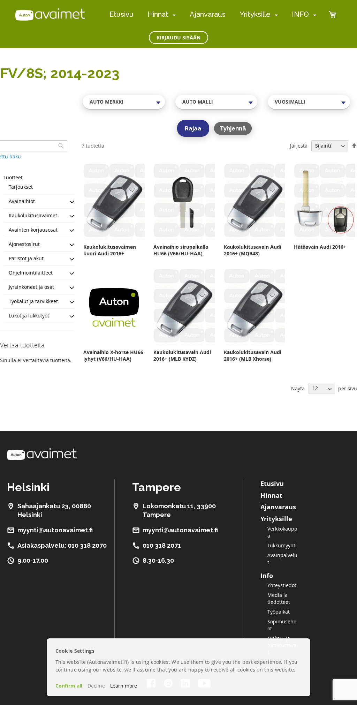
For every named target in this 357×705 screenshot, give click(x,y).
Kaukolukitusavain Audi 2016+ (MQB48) (252, 250)
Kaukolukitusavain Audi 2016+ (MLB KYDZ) (182, 355)
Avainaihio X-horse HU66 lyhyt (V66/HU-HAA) (113, 355)
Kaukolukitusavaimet (33, 215)
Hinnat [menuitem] (157, 14)
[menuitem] (173, 15)
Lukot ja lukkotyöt (29, 315)
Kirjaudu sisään (178, 37)
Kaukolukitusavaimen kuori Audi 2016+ (109, 250)
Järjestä (298, 145)
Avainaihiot (22, 201)
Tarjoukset (21, 186)
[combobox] (124, 102)
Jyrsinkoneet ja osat (31, 287)
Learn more (123, 685)
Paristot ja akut (26, 258)
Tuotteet (13, 177)
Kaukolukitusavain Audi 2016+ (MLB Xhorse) (252, 355)
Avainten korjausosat (33, 229)
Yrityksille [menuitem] (255, 14)
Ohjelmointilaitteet (31, 272)
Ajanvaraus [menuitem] (208, 14)
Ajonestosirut (24, 244)
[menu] (213, 14)
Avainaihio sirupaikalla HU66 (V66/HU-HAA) (180, 250)
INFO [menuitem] (300, 14)
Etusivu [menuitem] (121, 14)
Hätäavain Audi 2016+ (320, 246)
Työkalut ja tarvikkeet (33, 301)
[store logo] (50, 14)
